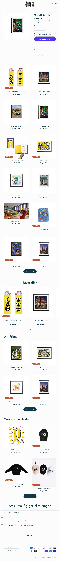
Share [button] (37, 49)
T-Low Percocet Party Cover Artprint (16, 195)
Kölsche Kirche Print (44, 264)
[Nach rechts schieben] (33, 330)
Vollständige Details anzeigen (46, 55)
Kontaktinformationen (51, 557)
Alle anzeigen (30, 271)
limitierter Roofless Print (16, 367)
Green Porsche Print (16, 126)
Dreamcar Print (16, 264)
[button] (3, 4)
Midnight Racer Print (44, 126)
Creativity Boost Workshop (16, 221)
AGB (55, 556)
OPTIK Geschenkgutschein (16, 450)
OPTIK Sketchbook (43, 229)
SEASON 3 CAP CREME (44, 488)
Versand (41, 21)
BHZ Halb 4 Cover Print (44, 92)
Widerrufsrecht (37, 556)
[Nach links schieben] (26, 330)
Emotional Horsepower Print (16, 402)
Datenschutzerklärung (47, 556)
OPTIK (11, 556)
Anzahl (35, 25)
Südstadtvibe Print (43, 195)
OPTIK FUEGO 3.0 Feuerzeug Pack (16, 92)
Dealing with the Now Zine (16, 160)
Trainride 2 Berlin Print (43, 160)
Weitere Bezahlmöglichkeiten (45, 43)
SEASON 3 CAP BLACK (44, 450)
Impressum (42, 557)
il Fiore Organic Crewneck (16, 484)
